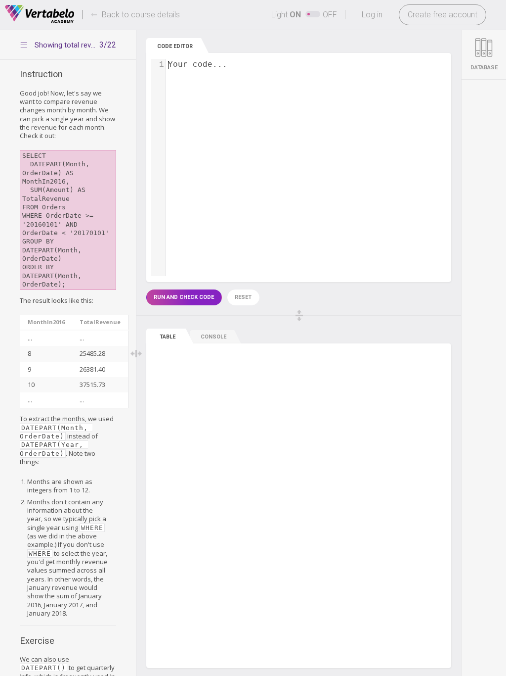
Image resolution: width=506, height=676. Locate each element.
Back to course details (141, 14)
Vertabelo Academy (39, 14)
